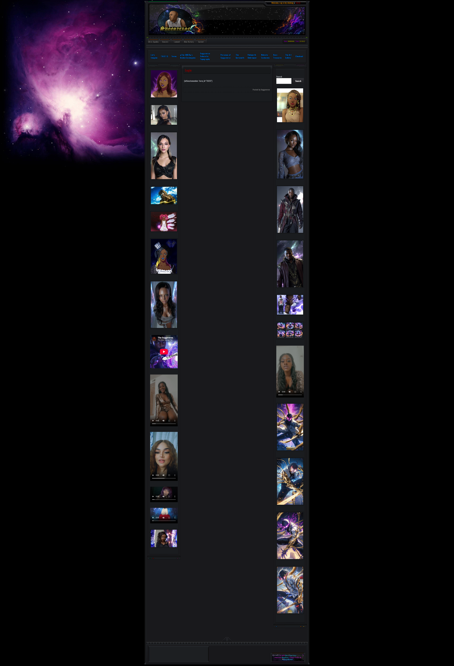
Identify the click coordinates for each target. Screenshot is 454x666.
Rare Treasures (277, 56)
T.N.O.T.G (164, 56)
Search (279, 76)
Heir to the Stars (290, 655)
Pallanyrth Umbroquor (252, 56)
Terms (174, 56)
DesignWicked (287, 659)
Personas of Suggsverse (225, 56)
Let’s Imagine (154, 56)
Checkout (299, 56)
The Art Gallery (288, 56)
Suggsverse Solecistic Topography (205, 56)
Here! (297, 2)
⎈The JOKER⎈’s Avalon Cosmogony (187, 56)
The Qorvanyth (240, 56)
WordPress (285, 657)
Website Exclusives (265, 56)
